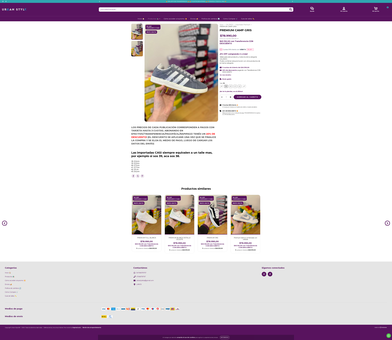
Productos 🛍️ (153, 19)
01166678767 (141, 277)
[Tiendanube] (380, 327)
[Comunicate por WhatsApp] (388, 335)
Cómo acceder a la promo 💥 (175, 19)
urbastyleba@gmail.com (145, 280)
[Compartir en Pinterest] (142, 177)
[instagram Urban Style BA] (3, 1)
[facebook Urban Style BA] (6, 1)
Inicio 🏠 (141, 19)
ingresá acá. (76, 327)
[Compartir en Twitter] (138, 177)
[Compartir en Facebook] (133, 177)
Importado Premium (242, 25)
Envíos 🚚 (194, 19)
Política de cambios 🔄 (211, 19)
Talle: (222, 83)
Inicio (221, 25)
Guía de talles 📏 (247, 19)
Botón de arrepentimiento (92, 327)
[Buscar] (290, 9)
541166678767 (141, 273)
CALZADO (229, 25)
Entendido (225, 337)
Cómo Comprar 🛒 (230, 19)
